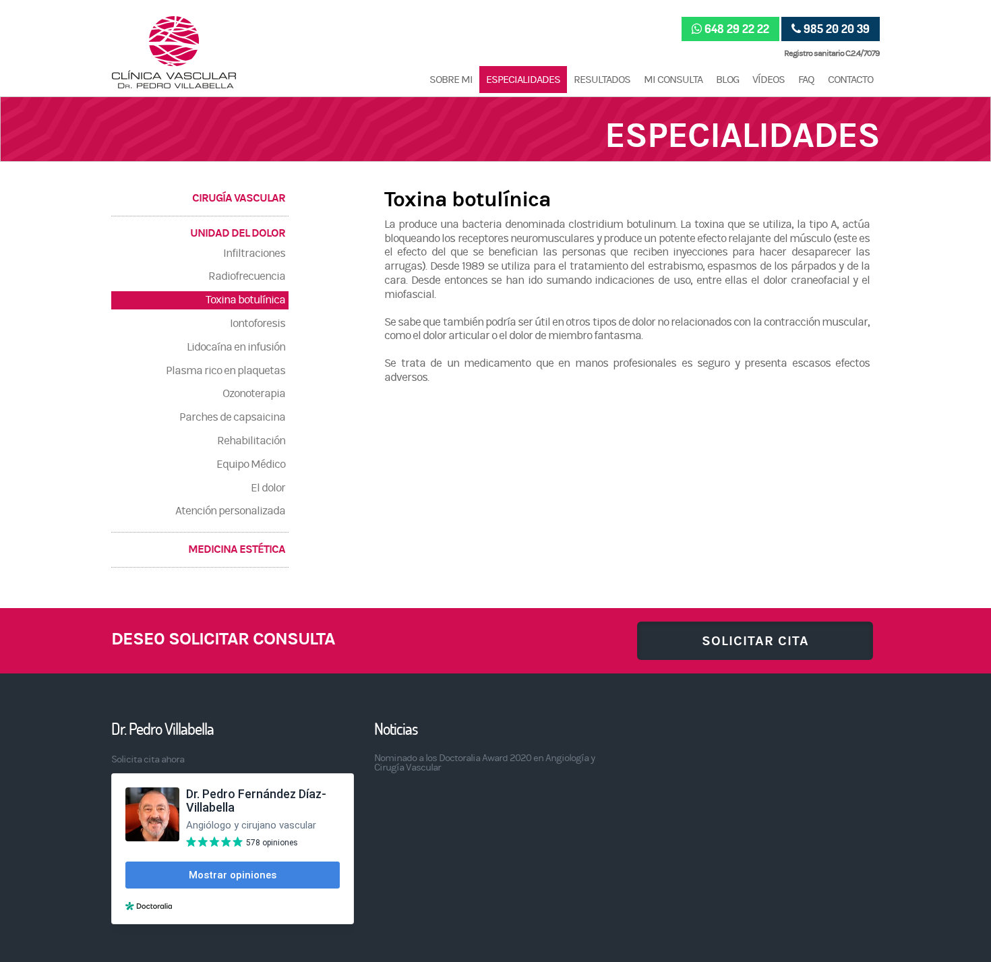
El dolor (268, 488)
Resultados (602, 79)
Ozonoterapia (253, 393)
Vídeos (768, 79)
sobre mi (451, 79)
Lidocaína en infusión (236, 347)
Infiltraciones (254, 253)
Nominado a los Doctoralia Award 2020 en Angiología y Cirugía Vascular (484, 762)
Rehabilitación (251, 441)
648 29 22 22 (736, 28)
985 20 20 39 (837, 28)
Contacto (850, 79)
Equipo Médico (250, 464)
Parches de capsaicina (232, 417)
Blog (727, 79)
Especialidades (523, 79)
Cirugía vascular (238, 198)
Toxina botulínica (245, 300)
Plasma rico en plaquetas (225, 371)
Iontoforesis (257, 323)
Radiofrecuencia (246, 276)
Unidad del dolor (237, 233)
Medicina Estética (236, 549)
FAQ (806, 79)
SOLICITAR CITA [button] (755, 641)
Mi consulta (673, 79)
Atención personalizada (230, 511)
